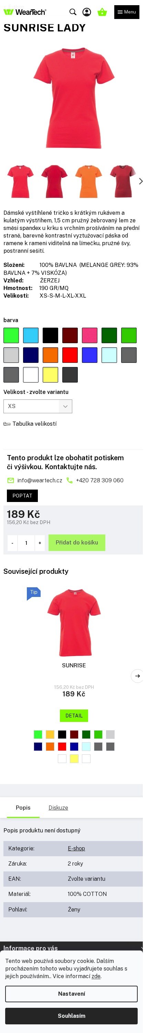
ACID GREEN (38, 734)
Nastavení (71, 994)
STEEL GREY (110, 746)
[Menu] (126, 12)
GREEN (86, 734)
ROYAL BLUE (74, 746)
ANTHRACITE (86, 758)
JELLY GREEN (98, 734)
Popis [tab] (23, 807)
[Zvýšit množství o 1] (40, 543)
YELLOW (74, 758)
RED (62, 746)
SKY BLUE (86, 746)
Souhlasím (71, 1016)
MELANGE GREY (110, 734)
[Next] (138, 676)
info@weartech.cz (39, 480)
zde (96, 976)
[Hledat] (73, 12)
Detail (74, 715)
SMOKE (98, 746)
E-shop (76, 848)
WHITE (62, 758)
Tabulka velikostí (34, 424)
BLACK (62, 734)
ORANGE (50, 746)
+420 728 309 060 (100, 480)
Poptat (22, 496)
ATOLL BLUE (50, 734)
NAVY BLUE (38, 746)
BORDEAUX (74, 734)
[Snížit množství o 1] (12, 543)
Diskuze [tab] (58, 807)
